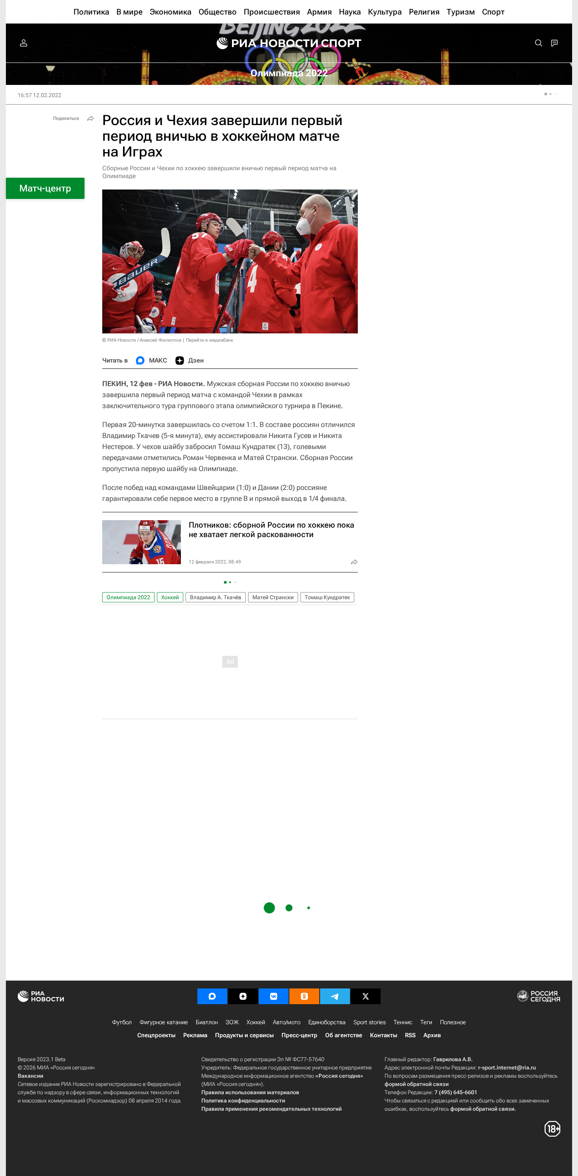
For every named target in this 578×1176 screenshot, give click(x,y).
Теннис (403, 1022)
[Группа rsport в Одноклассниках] (304, 996)
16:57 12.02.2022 (39, 95)
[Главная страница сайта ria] (262, 43)
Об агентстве (343, 1035)
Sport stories (369, 1022)
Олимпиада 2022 (128, 597)
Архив (432, 1035)
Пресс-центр (299, 1035)
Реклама (195, 1035)
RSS (410, 1035)
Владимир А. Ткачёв (215, 597)
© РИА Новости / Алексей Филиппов (142, 340)
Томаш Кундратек (327, 597)
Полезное (453, 1022)
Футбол (122, 1022)
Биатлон (207, 1022)
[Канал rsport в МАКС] (212, 996)
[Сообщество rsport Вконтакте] (274, 996)
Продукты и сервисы (244, 1035)
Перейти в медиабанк (209, 340)
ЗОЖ (232, 1022)
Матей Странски (273, 597)
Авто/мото (286, 1022)
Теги (426, 1022)
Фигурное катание (164, 1022)
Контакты (383, 1035)
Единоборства (327, 1022)
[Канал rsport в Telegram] (335, 996)
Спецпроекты (156, 1035)
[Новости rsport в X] (366, 996)
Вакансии (30, 1076)
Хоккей (170, 597)
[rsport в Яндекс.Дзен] (243, 996)
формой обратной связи (417, 1084)
